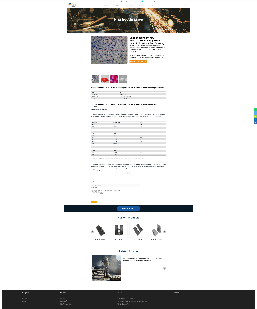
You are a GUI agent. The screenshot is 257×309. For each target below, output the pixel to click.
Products (116, 5)
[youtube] (255, 115)
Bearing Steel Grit (64, 301)
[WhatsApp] (255, 108)
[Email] (255, 112)
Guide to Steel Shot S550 (123, 304)
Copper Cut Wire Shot (65, 304)
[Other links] (189, 5)
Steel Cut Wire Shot (65, 303)
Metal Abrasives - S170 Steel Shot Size (126, 298)
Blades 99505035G (100, 240)
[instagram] (255, 118)
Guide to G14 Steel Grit (122, 303)
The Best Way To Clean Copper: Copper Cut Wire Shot (130, 300)
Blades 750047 (138, 240)
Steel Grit (24, 298)
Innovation (128, 5)
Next (126, 79)
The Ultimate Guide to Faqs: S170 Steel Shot (136, 257)
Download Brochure (128, 208)
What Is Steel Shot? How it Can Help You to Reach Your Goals (132, 301)
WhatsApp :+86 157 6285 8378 (129, 1)
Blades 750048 (119, 240)
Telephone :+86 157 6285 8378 (109, 1)
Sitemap (24, 301)
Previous (92, 79)
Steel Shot (24, 297)
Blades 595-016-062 (156, 240)
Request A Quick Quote (137, 61)
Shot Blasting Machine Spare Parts (68, 300)
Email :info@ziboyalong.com (150, 1)
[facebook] (255, 121)
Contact (152, 5)
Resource (140, 5)
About (105, 5)
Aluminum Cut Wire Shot (28, 300)
